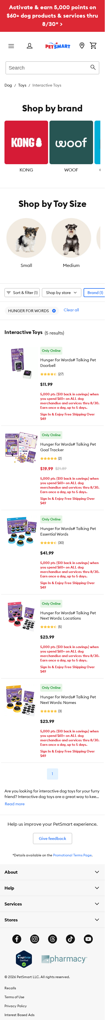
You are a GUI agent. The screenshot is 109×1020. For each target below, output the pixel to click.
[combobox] (52, 67)
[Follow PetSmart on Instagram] (34, 939)
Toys (22, 85)
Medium (71, 265)
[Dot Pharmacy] (64, 959)
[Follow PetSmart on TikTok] (70, 939)
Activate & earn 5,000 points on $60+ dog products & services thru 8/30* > (52, 15)
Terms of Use (14, 997)
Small (26, 265)
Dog (8, 85)
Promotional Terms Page (72, 855)
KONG (26, 170)
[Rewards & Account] (29, 46)
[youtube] (88, 939)
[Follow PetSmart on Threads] (52, 939)
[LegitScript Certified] (24, 959)
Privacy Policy (15, 1006)
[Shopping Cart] (93, 46)
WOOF (71, 170)
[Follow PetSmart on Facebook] (16, 939)
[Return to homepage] (58, 45)
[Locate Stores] (82, 46)
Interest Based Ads (19, 1015)
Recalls (10, 988)
